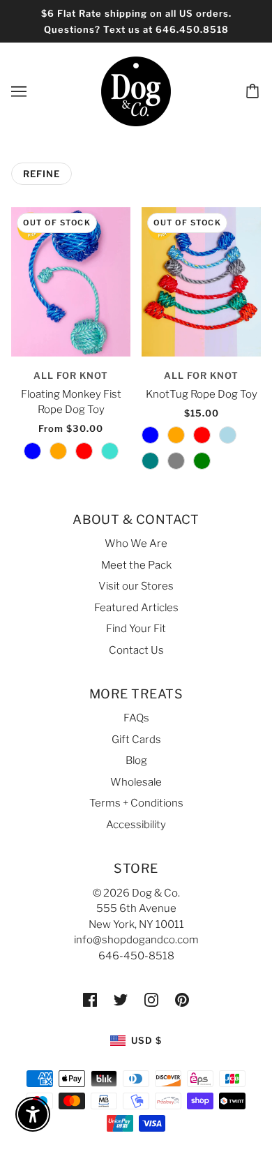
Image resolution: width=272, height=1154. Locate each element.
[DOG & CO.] (136, 90)
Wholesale (136, 782)
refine (41, 173)
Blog (136, 760)
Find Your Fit (136, 628)
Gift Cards (136, 739)
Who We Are (136, 543)
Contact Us (136, 650)
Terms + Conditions (136, 803)
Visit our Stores (136, 586)
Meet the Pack (136, 565)
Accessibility (136, 824)
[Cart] (254, 91)
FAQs (136, 718)
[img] (90, 999)
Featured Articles (136, 607)
